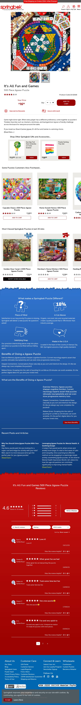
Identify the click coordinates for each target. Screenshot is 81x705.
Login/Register (26, 669)
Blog (6, 667)
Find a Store (25, 672)
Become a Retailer (69, 669)
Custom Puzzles (68, 667)
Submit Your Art (49, 664)
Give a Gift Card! (54, 111)
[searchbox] (21, 527)
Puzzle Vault (9, 672)
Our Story (8, 664)
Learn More (18, 700)
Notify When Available (17, 279)
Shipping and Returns (28, 679)
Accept (7, 700)
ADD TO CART (66, 102)
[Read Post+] (6, 458)
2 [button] (42, 643)
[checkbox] (61, 527)
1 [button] (38, 643)
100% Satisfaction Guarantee (31, 677)
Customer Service (27, 667)
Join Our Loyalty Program (52, 667)
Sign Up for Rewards (17, 111)
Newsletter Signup (50, 669)
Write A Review (71, 511)
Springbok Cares (11, 669)
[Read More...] (9, 132)
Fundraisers (67, 664)
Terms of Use (9, 679)
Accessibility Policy (12, 677)
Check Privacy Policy (12, 674)
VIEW (32, 158)
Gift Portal (24, 664)
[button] (33, 643)
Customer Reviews (27, 674)
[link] (44, 516)
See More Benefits (71, 422)
